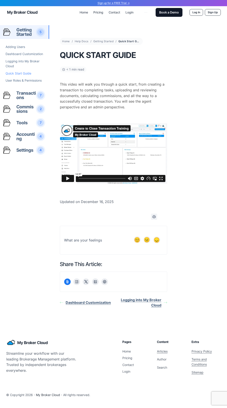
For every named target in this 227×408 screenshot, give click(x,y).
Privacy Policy (202, 351)
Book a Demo (169, 12)
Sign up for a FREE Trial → (114, 3)
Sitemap (198, 372)
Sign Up (213, 12)
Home (66, 41)
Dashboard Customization (88, 302)
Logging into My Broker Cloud (141, 302)
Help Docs (81, 41)
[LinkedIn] (95, 281)
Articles (162, 351)
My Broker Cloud (22, 12)
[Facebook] (76, 281)
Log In (196, 12)
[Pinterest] (104, 281)
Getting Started (103, 41)
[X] (86, 281)
